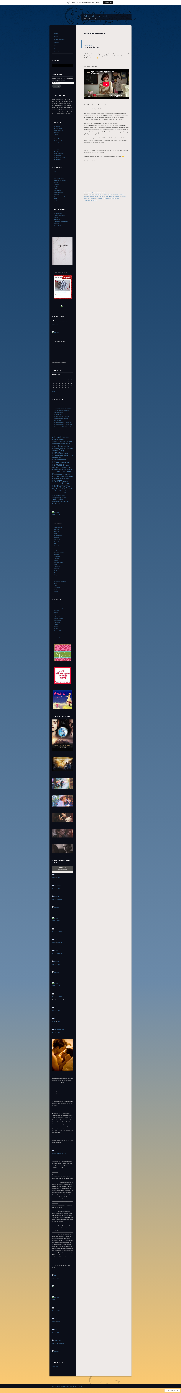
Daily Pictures (58, 451)
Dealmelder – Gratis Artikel (60, 180)
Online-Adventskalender (60, 478)
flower (67, 460)
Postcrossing (57, 194)
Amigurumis (56, 531)
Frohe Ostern (100, 198)
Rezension (61, 488)
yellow (64, 504)
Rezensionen (57, 572)
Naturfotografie (67, 476)
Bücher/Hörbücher (58, 535)
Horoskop (56, 558)
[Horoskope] (53, 1151)
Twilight (55, 585)
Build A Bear (56, 176)
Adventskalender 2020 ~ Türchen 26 (62, 426)
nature (59, 476)
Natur (54, 476)
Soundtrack (56, 579)
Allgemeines (94, 192)
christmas (55, 451)
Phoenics (57, 481)
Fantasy (60, 457)
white (67, 501)
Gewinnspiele (57, 556)
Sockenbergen (57, 159)
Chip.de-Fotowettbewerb (59, 215)
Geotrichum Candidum (59, 552)
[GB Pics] (55, 512)
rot (59, 491)
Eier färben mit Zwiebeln (114, 196)
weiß (64, 501)
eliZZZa (56, 186)
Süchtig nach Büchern (59, 153)
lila (61, 472)
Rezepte (69, 488)
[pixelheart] (56, 200)
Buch (67, 448)
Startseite (56, 33)
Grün (54, 469)
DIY (96, 196)
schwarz (54, 493)
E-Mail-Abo (58, 74)
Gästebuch (56, 51)
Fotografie (58, 464)
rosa (53, 491)
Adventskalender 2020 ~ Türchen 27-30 (63, 424)
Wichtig (55, 589)
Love (63, 472)
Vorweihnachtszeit (56, 497)
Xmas (60, 504)
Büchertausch (57, 174)
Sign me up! (56, 86)
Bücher (71, 448)
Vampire (63, 495)
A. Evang (56, 171)
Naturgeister (57, 145)
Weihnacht (63, 497)
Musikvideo (61, 474)
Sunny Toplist (55, 1366)
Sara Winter (56, 151)
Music (68, 472)
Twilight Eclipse (60, 910)
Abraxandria (57, 126)
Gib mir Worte (57, 138)
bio (113, 194)
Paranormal (56, 149)
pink (69, 486)
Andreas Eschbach (58, 128)
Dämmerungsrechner (59, 178)
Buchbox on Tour (58, 213)
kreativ (105, 198)
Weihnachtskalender (57, 501)
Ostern (117, 198)
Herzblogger (57, 219)
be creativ (110, 194)
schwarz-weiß (61, 493)
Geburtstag (55, 467)
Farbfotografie (58, 460)
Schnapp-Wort (57, 225)
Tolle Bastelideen (58, 198)
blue (58, 448)
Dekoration (86, 196)
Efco (55, 136)
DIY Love (56, 182)
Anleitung (54, 446)
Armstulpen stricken (58, 412)
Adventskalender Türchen (62, 441)
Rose (56, 491)
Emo (58, 1278)
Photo (65, 483)
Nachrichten (57, 566)
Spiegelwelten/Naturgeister (60, 581)
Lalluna (55, 188)
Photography (60, 486)
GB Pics (54, 514)
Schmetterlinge (60, 1343)
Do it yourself (100, 196)
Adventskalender (65, 437)
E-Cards (56, 543)
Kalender (56, 560)
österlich (91, 194)
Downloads (56, 541)
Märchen (67, 474)
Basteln (98, 192)
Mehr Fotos (55, 324)
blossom (54, 448)
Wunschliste (56, 48)
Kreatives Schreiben (58, 140)
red (57, 488)
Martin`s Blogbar (58, 142)
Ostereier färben (91, 47)
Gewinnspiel (64, 467)
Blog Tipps (56, 132)
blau (67, 446)
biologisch (122, 194)
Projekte (103, 192)
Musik (55, 474)
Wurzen (55, 504)
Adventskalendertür (58, 439)
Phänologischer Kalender (59, 404)
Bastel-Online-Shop (58, 130)
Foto (55, 462)
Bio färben (116, 194)
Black (65, 446)
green (69, 467)
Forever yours (57, 548)
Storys (55, 583)
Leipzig (54, 472)
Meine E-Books (57, 190)
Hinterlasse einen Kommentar (90, 200)
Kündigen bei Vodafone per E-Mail (61, 416)
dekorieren (92, 196)
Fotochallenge (63, 462)
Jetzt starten (108, 2)
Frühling (67, 465)
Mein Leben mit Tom (58, 562)
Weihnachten (58, 499)
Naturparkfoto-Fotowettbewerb (61, 221)
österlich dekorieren (98, 194)
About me (56, 36)
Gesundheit (56, 554)
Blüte (65, 448)
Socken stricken (57, 414)
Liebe (58, 472)
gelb (59, 467)
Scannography (57, 155)
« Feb (53, 391)
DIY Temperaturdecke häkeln (60, 406)
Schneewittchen (64, 491)
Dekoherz (56, 134)
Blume (61, 448)
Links (55, 45)
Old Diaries (56, 147)
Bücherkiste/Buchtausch (59, 39)
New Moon (59, 514)
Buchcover (56, 537)
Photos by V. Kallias (58, 192)
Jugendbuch (69, 469)
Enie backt (56, 217)
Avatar (58, 1299)
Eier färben (106, 196)
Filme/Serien (57, 545)
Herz (60, 469)
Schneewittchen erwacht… (60, 157)
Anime (58, 1332)
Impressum (56, 42)
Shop (55, 577)
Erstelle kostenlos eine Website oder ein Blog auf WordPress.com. (67, 1386)
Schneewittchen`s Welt (96, 16)
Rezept (65, 488)
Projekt (54, 488)
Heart (57, 469)
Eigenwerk (56, 184)
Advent (55, 437)
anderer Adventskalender (61, 444)
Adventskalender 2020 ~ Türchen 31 (62, 422)
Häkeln (64, 469)
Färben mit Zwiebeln (91, 198)
